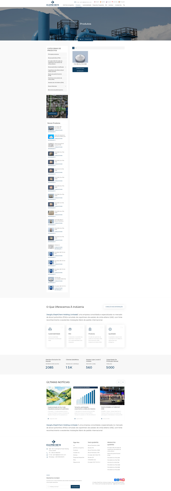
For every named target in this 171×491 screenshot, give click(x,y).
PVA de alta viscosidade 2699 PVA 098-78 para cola (60, 278)
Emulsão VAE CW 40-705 (60, 253)
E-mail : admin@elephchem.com (84, 2)
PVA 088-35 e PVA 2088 (113, 469)
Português (122, 1)
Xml (93, 483)
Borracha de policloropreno (55, 90)
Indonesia (115, 1)
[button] (119, 382)
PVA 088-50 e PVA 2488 (59, 152)
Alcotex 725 (91, 447)
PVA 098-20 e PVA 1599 (59, 229)
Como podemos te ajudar (55, 99)
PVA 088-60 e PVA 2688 (59, 186)
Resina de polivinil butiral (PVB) (55, 74)
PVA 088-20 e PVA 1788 (59, 161)
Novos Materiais (52, 86)
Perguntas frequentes (98, 5)
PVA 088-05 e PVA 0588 (59, 178)
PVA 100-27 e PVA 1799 (59, 169)
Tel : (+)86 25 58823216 (54, 452)
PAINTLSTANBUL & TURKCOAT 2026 (110, 408)
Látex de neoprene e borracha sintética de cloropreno (60, 136)
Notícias (75, 455)
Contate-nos (118, 5)
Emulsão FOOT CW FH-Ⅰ (94, 462)
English (97, 1)
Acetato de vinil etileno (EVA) (56, 82)
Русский (109, 1)
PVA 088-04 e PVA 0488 (59, 212)
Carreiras (110, 5)
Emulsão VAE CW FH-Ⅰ (60, 286)
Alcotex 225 (91, 457)
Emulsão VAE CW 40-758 (60, 270)
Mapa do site (76, 462)
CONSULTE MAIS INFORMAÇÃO (55, 131)
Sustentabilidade (87, 5)
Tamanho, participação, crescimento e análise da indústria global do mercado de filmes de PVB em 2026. (85, 408)
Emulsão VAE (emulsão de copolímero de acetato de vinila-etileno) (59, 127)
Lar (82, 39)
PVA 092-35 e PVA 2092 (59, 237)
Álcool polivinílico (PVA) (54, 58)
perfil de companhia (68, 5)
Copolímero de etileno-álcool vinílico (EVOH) (56, 70)
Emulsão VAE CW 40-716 (60, 261)
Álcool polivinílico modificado (56, 67)
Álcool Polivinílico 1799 (93, 452)
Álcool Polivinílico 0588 (94, 450)
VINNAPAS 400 (92, 459)
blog (74, 459)
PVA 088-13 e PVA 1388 (59, 203)
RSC (106, 5)
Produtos (78, 5)
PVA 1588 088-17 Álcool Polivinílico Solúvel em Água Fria (60, 220)
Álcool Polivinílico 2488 (94, 445)
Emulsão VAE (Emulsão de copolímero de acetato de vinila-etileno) (55, 62)
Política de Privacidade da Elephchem (104, 483)
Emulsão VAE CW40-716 (94, 455)
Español (103, 1)
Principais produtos (53, 54)
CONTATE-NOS (52, 113)
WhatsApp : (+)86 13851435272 (56, 457)
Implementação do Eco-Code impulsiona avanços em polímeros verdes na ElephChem (58, 408)
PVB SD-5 (57, 245)
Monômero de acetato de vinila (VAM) (55, 78)
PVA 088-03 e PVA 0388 (59, 195)
